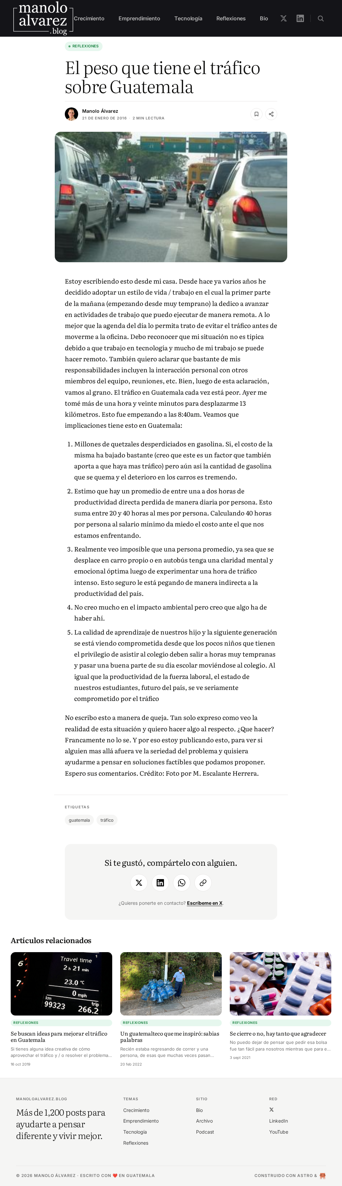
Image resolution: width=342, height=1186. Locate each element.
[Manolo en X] (284, 18)
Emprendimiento (139, 18)
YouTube (278, 1132)
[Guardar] (256, 114)
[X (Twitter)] (271, 1109)
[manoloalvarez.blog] (43, 18)
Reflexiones (231, 18)
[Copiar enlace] (203, 882)
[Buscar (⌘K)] (321, 18)
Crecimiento (89, 18)
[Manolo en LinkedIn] (300, 18)
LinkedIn (278, 1121)
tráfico (107, 820)
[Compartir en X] (139, 882)
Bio (264, 18)
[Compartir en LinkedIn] (160, 882)
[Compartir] (271, 114)
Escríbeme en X (204, 903)
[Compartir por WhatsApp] (181, 882)
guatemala (79, 820)
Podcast (205, 1132)
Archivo (204, 1121)
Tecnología (188, 18)
